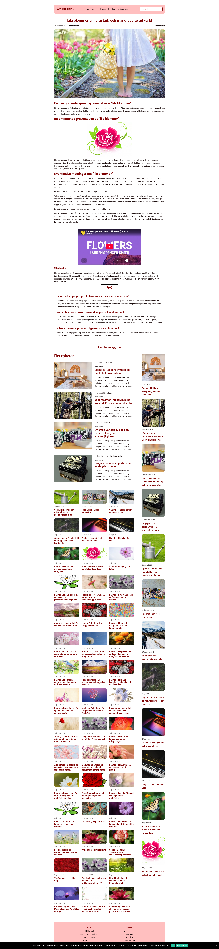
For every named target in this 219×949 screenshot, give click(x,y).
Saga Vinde (113, 423)
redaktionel (160, 26)
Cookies (111, 9)
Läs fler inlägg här (109, 347)
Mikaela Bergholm (115, 456)
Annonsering (92, 9)
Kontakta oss (122, 9)
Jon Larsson (74, 26)
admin (109, 393)
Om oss (103, 9)
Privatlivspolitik (182, 945)
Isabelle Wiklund (110, 363)
